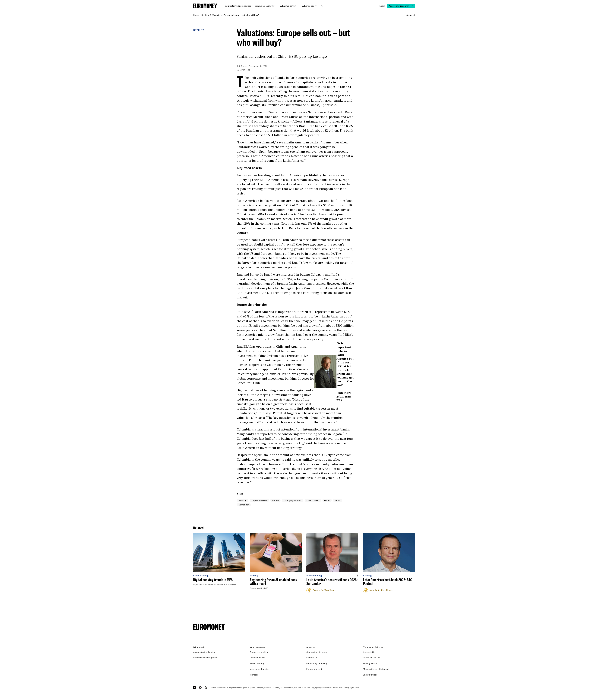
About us (310, 647)
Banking (205, 15)
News (337, 500)
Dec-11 (275, 500)
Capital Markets (259, 500)
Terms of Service (371, 657)
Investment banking (259, 669)
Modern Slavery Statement (376, 669)
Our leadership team (316, 652)
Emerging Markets (292, 500)
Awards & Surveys (264, 6)
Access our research (399, 5)
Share (409, 15)
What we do (199, 647)
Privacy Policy (370, 663)
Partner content (314, 669)
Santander (244, 504)
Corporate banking (259, 652)
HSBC (327, 500)
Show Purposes (371, 674)
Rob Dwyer (242, 66)
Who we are (308, 6)
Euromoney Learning (316, 663)
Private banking (257, 657)
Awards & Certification (204, 652)
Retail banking (257, 663)
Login (382, 6)
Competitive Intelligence (238, 6)
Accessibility (369, 652)
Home (196, 15)
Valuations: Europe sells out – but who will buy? (235, 15)
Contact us (311, 657)
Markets (254, 674)
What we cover (288, 6)
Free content (313, 500)
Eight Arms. (355, 687)
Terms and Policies (373, 647)
